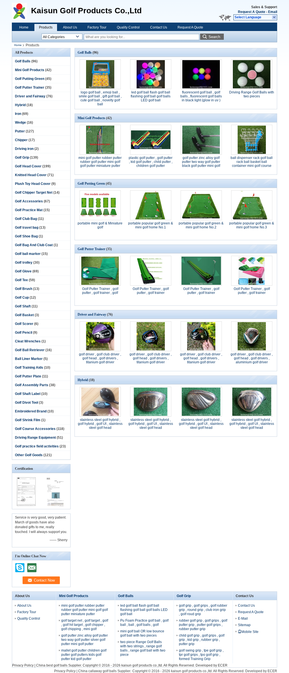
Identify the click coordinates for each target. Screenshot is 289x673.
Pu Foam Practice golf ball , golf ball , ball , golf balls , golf (144, 623)
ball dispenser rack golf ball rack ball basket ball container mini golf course (252, 162)
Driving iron (24, 149)
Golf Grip (22, 157)
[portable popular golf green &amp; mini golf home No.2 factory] (201, 205)
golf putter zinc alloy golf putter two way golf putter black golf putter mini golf (201, 162)
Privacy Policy (23, 665)
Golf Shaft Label (27, 394)
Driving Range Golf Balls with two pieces (251, 94)
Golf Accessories (29, 201)
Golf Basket (24, 315)
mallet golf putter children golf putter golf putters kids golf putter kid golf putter (83, 654)
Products (45, 27)
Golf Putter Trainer (29, 87)
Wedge (20, 122)
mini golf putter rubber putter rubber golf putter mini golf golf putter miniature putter (100, 162)
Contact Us (158, 27)
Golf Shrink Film (27, 420)
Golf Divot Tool (26, 403)
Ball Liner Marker (29, 359)
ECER (222, 665)
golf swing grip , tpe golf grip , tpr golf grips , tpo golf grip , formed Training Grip (201, 654)
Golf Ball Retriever (30, 350)
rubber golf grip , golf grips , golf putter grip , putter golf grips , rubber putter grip (203, 625)
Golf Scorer (24, 324)
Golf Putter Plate (28, 376)
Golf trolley (23, 263)
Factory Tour (96, 27)
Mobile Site (250, 632)
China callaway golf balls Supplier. (105, 671)
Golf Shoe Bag (26, 236)
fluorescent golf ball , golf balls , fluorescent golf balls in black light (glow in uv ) (201, 96)
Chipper (21, 140)
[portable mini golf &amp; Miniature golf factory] (100, 205)
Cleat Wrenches (28, 341)
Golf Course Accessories (35, 429)
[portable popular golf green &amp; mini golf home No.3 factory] (252, 205)
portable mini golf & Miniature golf (100, 225)
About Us (70, 27)
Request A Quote (251, 12)
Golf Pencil (23, 333)
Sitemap (244, 625)
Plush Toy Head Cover (33, 184)
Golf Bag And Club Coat (34, 245)
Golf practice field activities (37, 446)
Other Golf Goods (29, 455)
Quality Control (128, 27)
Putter (20, 131)
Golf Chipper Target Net (33, 193)
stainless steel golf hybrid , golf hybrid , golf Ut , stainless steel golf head (100, 424)
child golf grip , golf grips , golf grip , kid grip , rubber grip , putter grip (201, 639)
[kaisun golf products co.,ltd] (274, 17)
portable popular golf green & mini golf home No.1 (150, 225)
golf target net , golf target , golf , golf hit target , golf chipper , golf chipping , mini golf (84, 625)
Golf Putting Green (29, 79)
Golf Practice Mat (29, 210)
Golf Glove (23, 271)
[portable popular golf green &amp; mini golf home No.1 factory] (150, 205)
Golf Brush (23, 289)
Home (24, 27)
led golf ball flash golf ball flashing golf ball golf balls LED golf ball (150, 96)
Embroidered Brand (31, 411)
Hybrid (20, 105)
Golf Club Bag (26, 219)
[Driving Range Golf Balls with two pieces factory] (252, 74)
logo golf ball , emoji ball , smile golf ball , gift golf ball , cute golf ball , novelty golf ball (100, 98)
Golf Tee (21, 280)
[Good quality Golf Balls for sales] (26, 505)
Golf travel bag (26, 228)
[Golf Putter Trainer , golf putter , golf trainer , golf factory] (100, 271)
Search (214, 37)
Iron (18, 114)
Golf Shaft (23, 306)
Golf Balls (22, 61)
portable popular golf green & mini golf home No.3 (251, 225)
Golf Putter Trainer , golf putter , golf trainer (151, 291)
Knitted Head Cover (31, 175)
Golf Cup (22, 298)
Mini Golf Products (29, 70)
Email (272, 12)
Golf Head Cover (28, 166)
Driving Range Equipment (35, 438)
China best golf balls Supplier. (59, 665)
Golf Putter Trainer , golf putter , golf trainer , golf (100, 291)
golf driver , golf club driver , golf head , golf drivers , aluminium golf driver (252, 358)
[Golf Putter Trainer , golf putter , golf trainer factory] (150, 271)
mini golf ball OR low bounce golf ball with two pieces (142, 633)
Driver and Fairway (30, 96)
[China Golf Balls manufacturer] (21, 11)
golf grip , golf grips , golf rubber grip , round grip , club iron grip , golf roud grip (203, 610)
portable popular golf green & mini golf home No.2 (201, 225)
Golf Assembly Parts (31, 385)
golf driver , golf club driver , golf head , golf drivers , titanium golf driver (100, 358)
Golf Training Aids (29, 368)
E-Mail (243, 618)
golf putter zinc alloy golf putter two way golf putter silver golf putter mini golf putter (84, 639)
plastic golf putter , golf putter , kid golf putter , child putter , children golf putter (150, 162)
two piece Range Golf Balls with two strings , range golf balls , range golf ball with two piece (142, 648)
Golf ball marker (28, 254)
